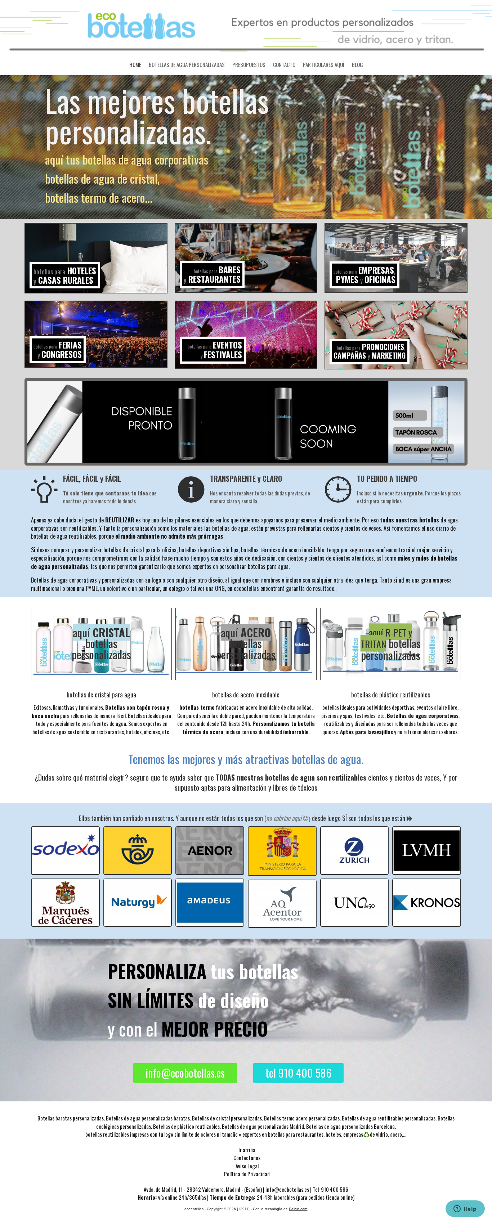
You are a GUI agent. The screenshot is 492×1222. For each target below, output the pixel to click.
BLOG (357, 64)
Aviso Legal (247, 1166)
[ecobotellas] (246, 27)
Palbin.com (298, 1209)
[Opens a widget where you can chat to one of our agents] (465, 1209)
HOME (135, 64)
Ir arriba (246, 1150)
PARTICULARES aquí (323, 64)
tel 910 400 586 (298, 1073)
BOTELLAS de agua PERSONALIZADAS (187, 64)
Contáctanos (246, 1158)
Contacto (284, 64)
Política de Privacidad (247, 1174)
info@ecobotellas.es (185, 1073)
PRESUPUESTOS (248, 64)
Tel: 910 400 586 (330, 1189)
